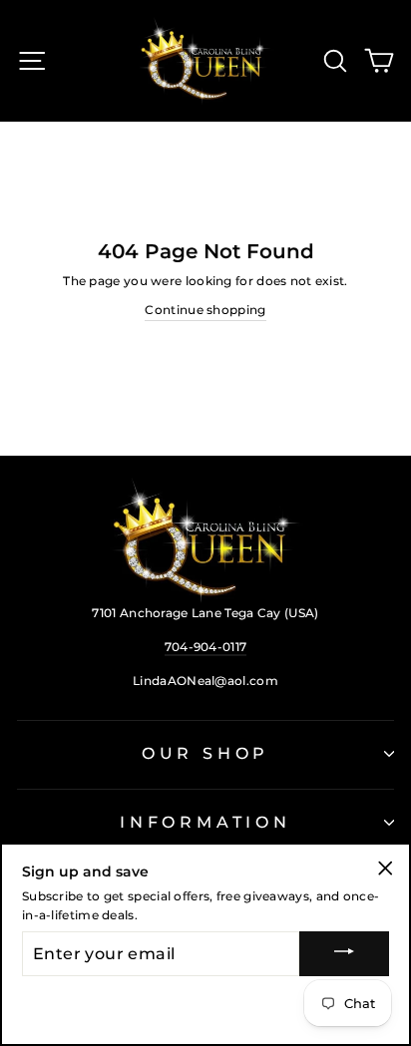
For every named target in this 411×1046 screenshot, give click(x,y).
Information (205, 822)
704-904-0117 (206, 646)
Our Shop (205, 753)
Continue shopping (205, 309)
